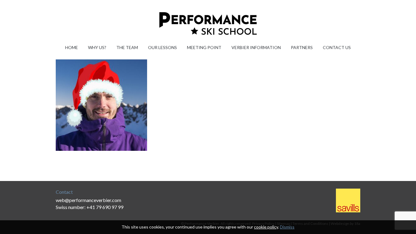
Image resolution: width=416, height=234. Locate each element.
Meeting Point (204, 47)
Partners (302, 47)
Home (71, 47)
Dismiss (287, 226)
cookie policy (266, 226)
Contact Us (337, 47)
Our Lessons (162, 47)
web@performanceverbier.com (88, 200)
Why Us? (97, 47)
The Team (127, 47)
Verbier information (256, 47)
